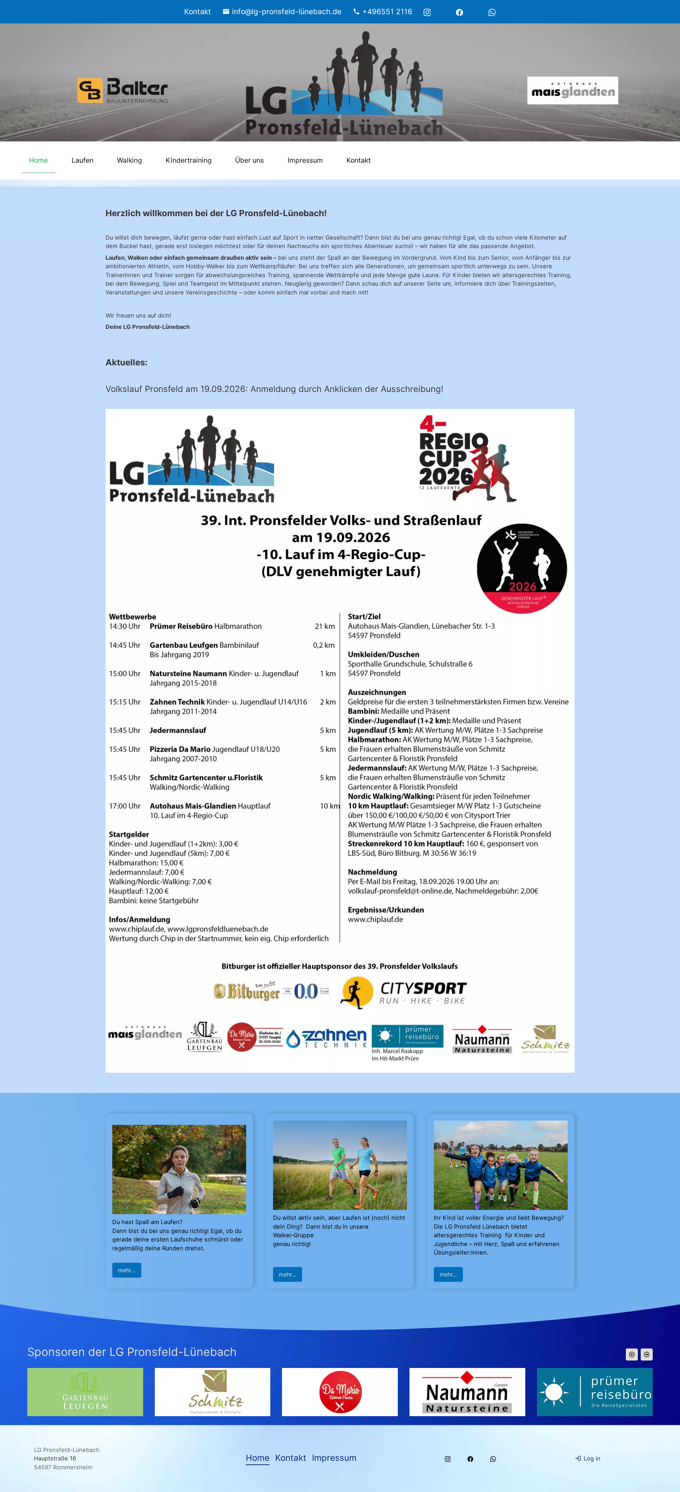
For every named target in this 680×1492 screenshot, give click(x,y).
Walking (129, 160)
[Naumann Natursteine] (288, 1392)
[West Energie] (543, 1392)
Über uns (249, 160)
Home (38, 160)
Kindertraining (189, 160)
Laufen (83, 160)
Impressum (305, 160)
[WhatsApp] (492, 11)
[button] (632, 1354)
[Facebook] (459, 11)
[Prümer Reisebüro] (415, 1392)
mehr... (126, 1270)
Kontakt (358, 160)
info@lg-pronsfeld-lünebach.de (286, 11)
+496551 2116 (387, 11)
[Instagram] (427, 11)
